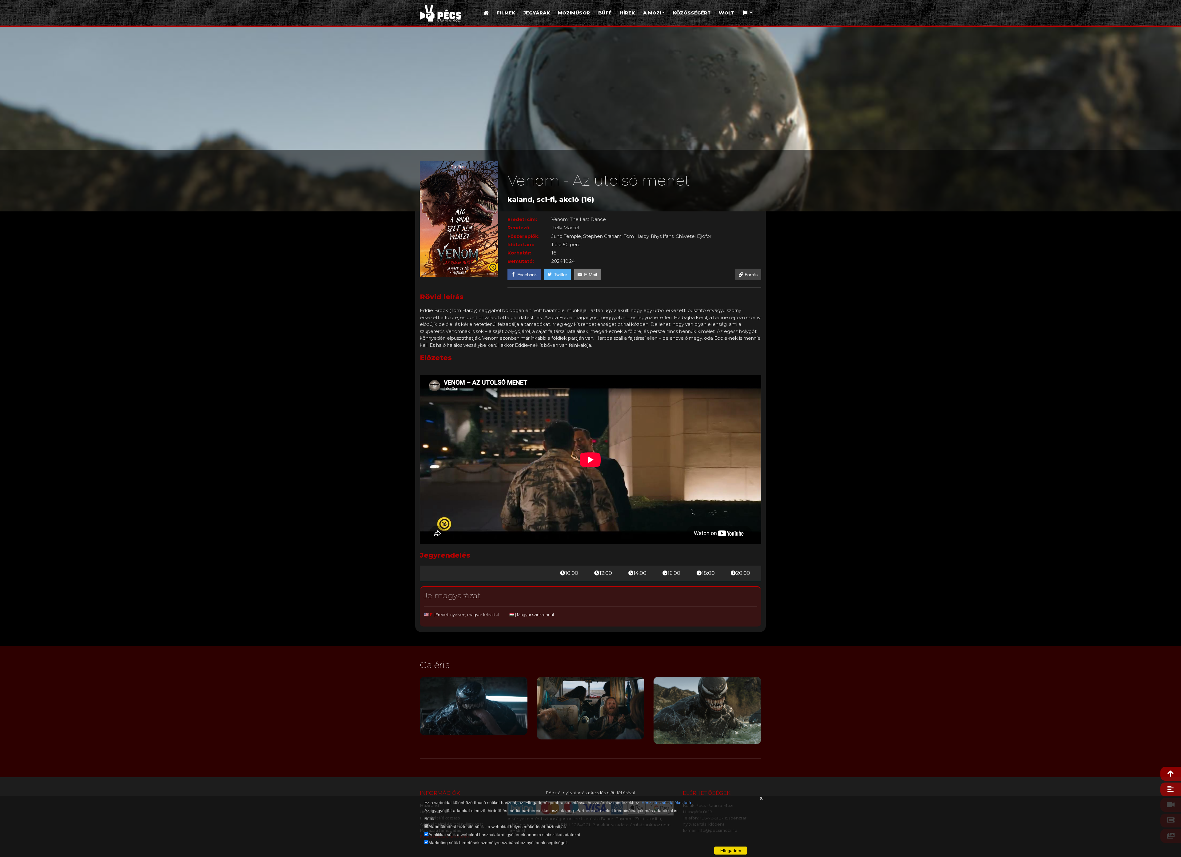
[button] (747, 13)
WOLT (726, 13)
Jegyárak (536, 13)
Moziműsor (574, 13)
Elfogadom (730, 850)
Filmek (506, 13)
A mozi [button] (652, 13)
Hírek (627, 13)
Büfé (605, 13)
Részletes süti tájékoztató (666, 802)
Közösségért (692, 13)
